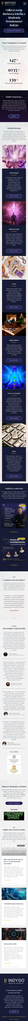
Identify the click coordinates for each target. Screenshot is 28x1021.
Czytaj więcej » (14, 565)
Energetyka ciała (10, 944)
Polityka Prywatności (14, 1019)
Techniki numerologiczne (13, 904)
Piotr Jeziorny (10, 1016)
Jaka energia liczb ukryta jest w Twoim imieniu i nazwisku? (13, 861)
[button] (2, 605)
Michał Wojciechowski (20, 1016)
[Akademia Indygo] (8, 3)
